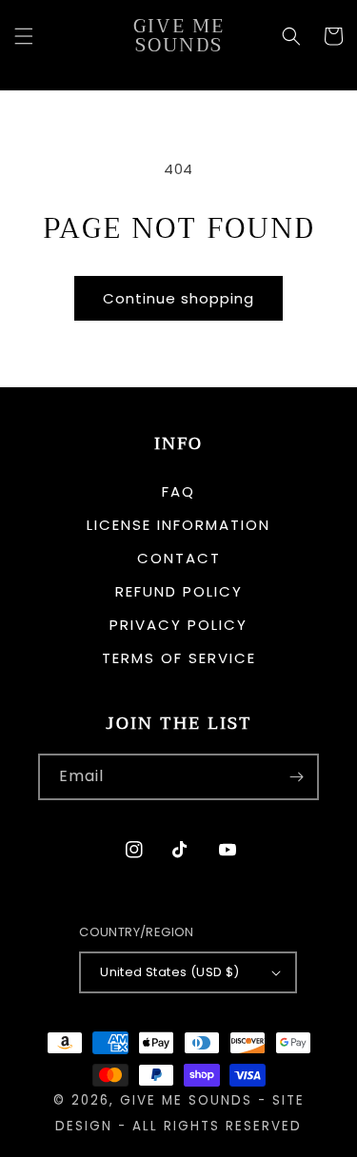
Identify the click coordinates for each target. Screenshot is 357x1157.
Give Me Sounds (186, 1100)
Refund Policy (179, 591)
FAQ (178, 491)
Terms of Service (179, 658)
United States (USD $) (169, 972)
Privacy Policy (178, 625)
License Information (178, 525)
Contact (179, 558)
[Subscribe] (296, 777)
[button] (24, 36)
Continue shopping (178, 298)
